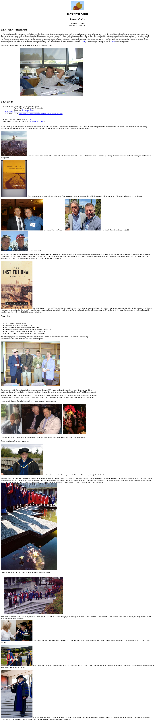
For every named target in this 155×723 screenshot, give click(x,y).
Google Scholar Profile (36, 121)
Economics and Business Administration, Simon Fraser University (41, 114)
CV (30, 119)
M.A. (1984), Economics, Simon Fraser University (22, 112)
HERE (83, 42)
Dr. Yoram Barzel (28, 110)
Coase (113, 42)
